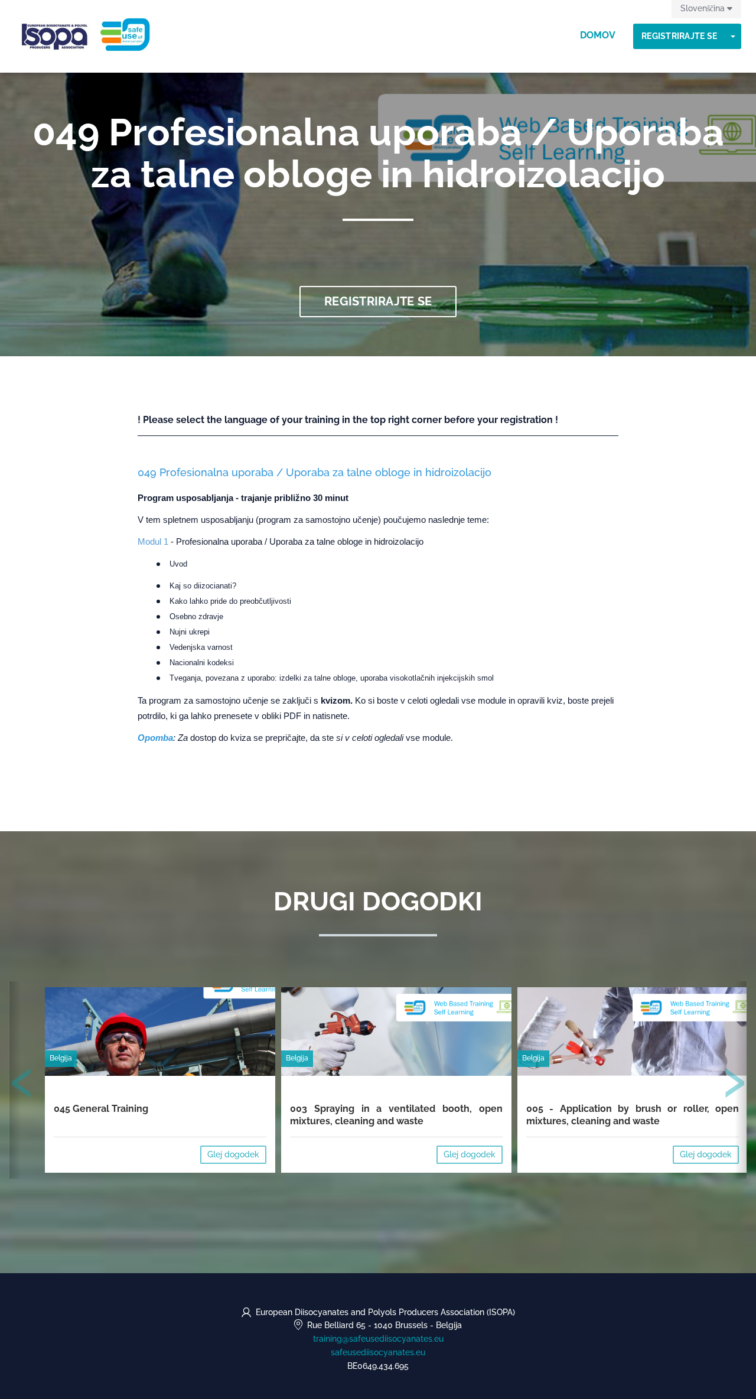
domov (597, 35)
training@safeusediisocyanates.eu (378, 1338)
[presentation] (22, 1085)
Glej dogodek (233, 1154)
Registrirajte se (679, 36)
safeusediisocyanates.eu (378, 1352)
